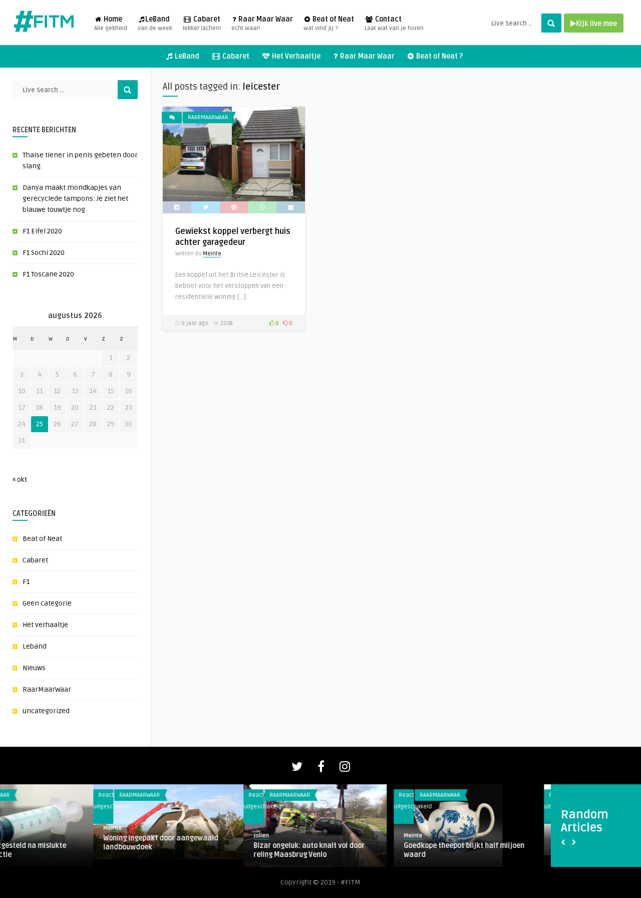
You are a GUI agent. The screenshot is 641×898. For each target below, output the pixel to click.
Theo (166, 835)
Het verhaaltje (45, 625)
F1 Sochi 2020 (44, 252)
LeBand (155, 23)
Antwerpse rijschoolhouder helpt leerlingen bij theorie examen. (64, 838)
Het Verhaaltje (295, 56)
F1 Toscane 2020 (48, 274)
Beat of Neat (328, 23)
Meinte (212, 253)
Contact (394, 23)
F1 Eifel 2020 (42, 231)
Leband (35, 646)
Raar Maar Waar (262, 23)
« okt (20, 479)
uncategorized (46, 711)
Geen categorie (47, 603)
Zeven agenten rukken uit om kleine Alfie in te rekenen (519, 850)
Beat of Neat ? (439, 56)
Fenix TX (173, 845)
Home (110, 23)
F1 (26, 581)
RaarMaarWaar (47, 689)
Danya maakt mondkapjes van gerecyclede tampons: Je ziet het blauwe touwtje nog (75, 198)
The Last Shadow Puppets (352, 845)
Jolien (18, 824)
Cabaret (202, 23)
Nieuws (34, 668)
